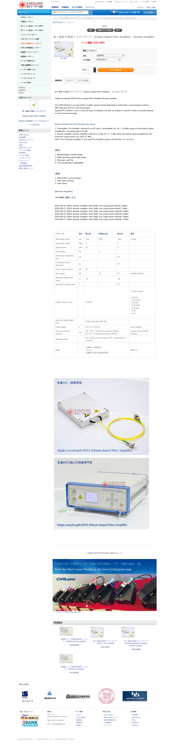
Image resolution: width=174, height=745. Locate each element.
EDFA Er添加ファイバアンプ (69, 18)
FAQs (21, 145)
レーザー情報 (144, 1)
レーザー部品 (26, 83)
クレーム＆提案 (24, 150)
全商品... (22, 93)
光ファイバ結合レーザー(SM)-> (32, 30)
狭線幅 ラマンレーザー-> (30, 52)
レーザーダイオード (28, 78)
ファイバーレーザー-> (29, 35)
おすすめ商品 (77, 7)
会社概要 (109, 1)
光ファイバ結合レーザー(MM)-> (32, 26)
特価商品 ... (23, 88)
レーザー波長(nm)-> (28, 61)
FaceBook (135, 722)
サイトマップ (24, 160)
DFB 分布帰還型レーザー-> (31, 48)
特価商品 (65, 7)
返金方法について (25, 148)
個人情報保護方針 (25, 166)
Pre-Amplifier (128, 139)
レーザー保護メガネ (28, 69)
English (153, 1)
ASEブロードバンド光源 (30, 39)
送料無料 (22, 153)
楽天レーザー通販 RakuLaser (39, 739)
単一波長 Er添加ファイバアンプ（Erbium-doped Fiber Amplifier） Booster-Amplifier (136, 643)
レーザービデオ (24, 158)
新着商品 (55, 7)
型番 (84, 56)
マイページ (89, 7)
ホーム (56, 18)
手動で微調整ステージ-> (30, 65)
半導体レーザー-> (27, 22)
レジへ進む (148, 12)
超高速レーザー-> (27, 56)
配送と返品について (26, 168)
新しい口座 (151, 7)
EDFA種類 (86, 60)
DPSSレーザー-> (27, 17)
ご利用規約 (23, 163)
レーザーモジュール (28, 74)
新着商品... (22, 90)
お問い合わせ (99, 1)
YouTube (135, 725)
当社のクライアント (121, 1)
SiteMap (71, 739)
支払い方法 (134, 1)
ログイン (140, 7)
